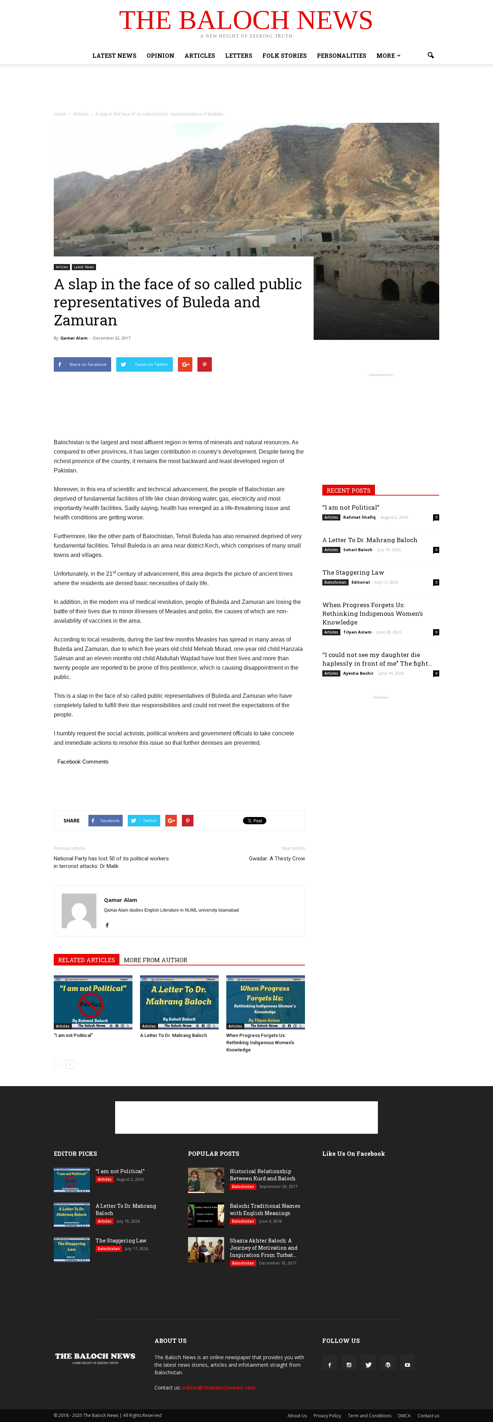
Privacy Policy (327, 1416)
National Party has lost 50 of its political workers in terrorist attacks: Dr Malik (111, 862)
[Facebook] (110, 924)
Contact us (428, 1416)
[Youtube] (407, 1362)
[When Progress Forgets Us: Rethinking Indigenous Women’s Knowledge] (265, 1002)
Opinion (160, 55)
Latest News (114, 55)
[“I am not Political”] (93, 1002)
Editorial (361, 582)
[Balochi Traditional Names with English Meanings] (206, 1215)
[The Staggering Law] (72, 1249)
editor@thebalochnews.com (219, 1387)
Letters (238, 55)
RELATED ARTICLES (86, 960)
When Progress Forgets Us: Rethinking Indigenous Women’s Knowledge (260, 1043)
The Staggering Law (353, 572)
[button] (430, 55)
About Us (297, 1416)
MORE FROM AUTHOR (155, 960)
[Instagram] (349, 1362)
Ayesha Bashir (358, 673)
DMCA (404, 1416)
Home (60, 114)
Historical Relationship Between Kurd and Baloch (263, 1175)
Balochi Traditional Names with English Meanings (265, 1209)
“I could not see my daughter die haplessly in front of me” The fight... (377, 659)
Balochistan (335, 582)
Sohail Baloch (357, 549)
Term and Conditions (369, 1416)
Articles (199, 55)
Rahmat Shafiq (359, 517)
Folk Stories (284, 55)
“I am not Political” (73, 1035)
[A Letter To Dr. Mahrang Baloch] (179, 1002)
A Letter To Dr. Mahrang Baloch (173, 1035)
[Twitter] (368, 1362)
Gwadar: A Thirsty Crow (277, 858)
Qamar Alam (73, 338)
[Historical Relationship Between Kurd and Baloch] (206, 1180)
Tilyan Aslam (357, 632)
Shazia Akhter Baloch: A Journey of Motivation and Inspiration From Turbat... (264, 1247)
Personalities (341, 55)
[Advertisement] (246, 89)
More (385, 55)
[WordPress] (388, 1362)
